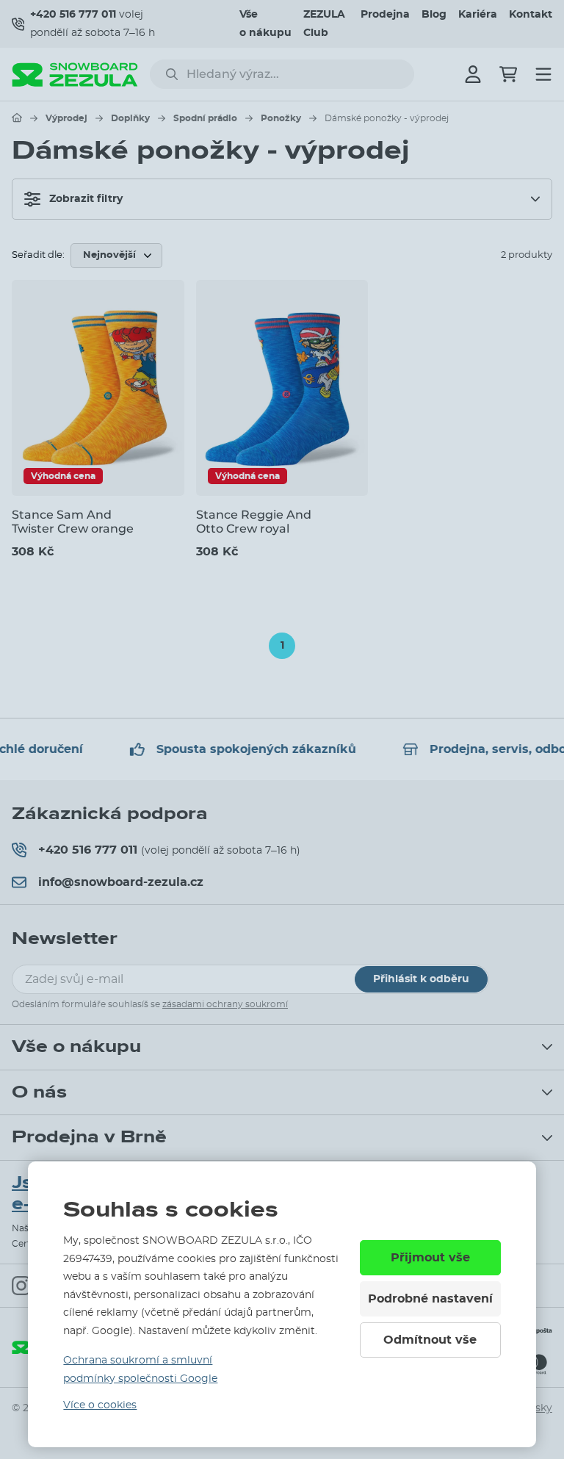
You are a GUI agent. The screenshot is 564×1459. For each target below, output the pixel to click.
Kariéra (477, 15)
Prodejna (385, 15)
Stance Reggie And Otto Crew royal (253, 522)
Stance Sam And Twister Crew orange (73, 522)
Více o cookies (100, 1405)
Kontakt (530, 15)
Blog (434, 15)
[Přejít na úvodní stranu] (16, 117)
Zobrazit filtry (86, 199)
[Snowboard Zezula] (75, 74)
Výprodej (66, 118)
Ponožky (281, 118)
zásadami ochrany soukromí (225, 1004)
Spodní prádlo (205, 118)
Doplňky (130, 118)
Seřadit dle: (38, 255)
